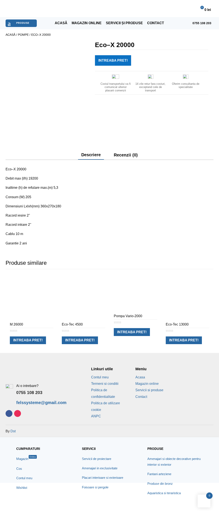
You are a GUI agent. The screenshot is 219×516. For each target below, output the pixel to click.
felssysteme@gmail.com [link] (41, 402)
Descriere (91, 154)
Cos (19, 468)
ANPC (96, 416)
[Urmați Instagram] (17, 413)
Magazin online (87, 23)
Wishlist (21, 487)
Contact (155, 23)
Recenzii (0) (126, 155)
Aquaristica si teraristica (164, 493)
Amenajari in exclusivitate (99, 468)
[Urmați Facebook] (9, 413)
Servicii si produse (149, 390)
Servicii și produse (124, 23)
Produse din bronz (160, 483)
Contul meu (100, 377)
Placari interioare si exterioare (102, 477)
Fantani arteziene (159, 474)
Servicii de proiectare (96, 459)
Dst (13, 431)
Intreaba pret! (113, 60)
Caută (152, 8)
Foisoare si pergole (95, 487)
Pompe (23, 34)
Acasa (140, 377)
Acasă (61, 23)
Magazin (26, 459)
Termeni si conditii (104, 383)
